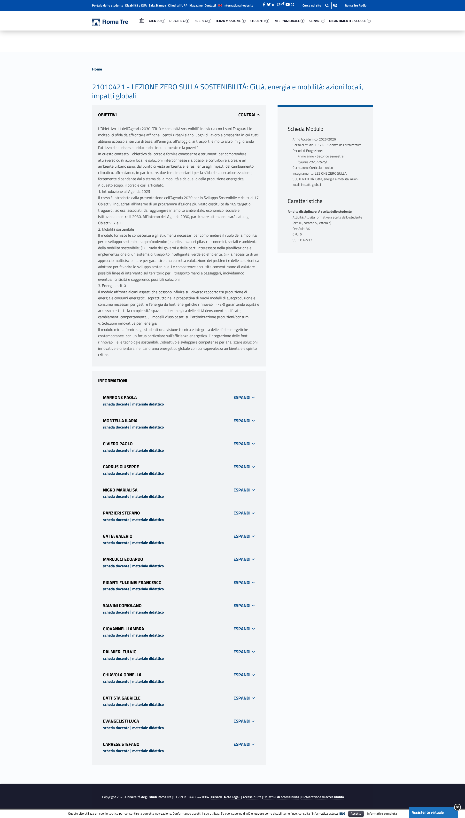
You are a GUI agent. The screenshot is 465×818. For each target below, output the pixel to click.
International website (238, 5)
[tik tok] (283, 3)
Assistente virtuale (428, 812)
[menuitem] (142, 21)
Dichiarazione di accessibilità (322, 797)
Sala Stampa (157, 5)
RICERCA (200, 20)
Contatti (210, 5)
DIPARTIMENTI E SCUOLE (347, 20)
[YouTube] (287, 3)
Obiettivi (107, 114)
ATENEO (155, 20)
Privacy (216, 797)
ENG (342, 813)
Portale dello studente (107, 5)
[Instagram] (278, 3)
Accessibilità (252, 797)
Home (142, 21)
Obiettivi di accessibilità (281, 797)
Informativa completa (382, 813)
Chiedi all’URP (177, 5)
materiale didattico (148, 404)
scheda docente (116, 404)
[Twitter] (269, 3)
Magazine (196, 5)
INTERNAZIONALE (286, 20)
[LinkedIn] (273, 3)
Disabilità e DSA (136, 5)
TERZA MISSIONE (228, 20)
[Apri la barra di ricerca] (320, 5)
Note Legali (232, 797)
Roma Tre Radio (355, 5)
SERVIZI (314, 20)
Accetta (356, 813)
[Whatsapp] (292, 3)
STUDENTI (257, 20)
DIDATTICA (177, 20)
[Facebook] (264, 3)
